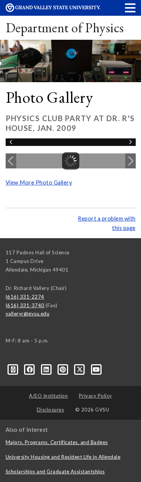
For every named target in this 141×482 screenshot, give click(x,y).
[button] (130, 7)
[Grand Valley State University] (53, 10)
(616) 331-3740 (25, 305)
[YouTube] (96, 369)
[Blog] (14, 369)
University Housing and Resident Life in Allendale (63, 457)
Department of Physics (65, 27)
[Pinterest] (63, 369)
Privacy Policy (95, 396)
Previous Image (11, 160)
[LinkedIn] (47, 369)
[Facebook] (30, 369)
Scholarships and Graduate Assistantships (55, 471)
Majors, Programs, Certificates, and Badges (57, 442)
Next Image (130, 160)
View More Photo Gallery (39, 182)
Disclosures (50, 410)
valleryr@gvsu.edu (28, 314)
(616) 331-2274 (25, 297)
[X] (80, 369)
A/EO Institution (48, 396)
